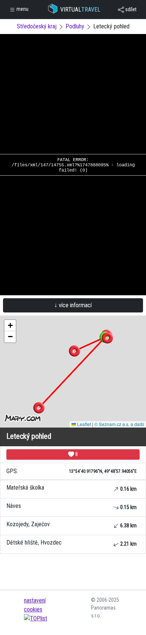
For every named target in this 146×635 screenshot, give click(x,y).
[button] (107, 337)
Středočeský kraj (37, 26)
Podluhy (75, 26)
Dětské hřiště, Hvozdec (71, 543)
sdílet (130, 9)
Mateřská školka (71, 488)
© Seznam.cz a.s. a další (119, 424)
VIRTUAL (80, 9)
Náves (71, 506)
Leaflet (83, 424)
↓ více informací (73, 305)
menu (21, 9)
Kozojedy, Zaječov (71, 524)
